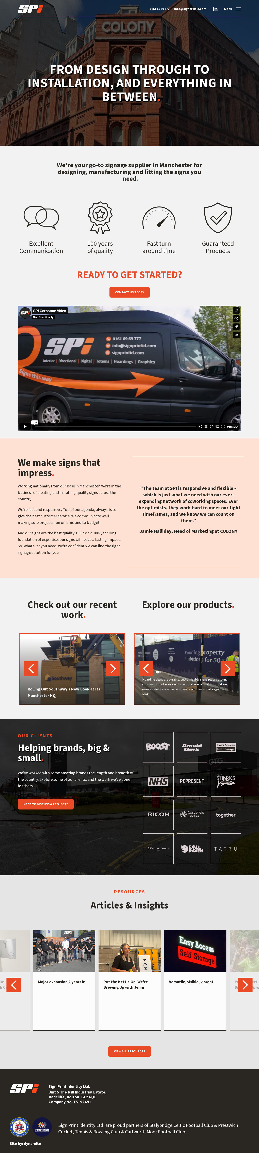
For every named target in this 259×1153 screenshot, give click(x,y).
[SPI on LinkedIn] (215, 8)
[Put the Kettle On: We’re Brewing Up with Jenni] (130, 951)
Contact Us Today (129, 292)
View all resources (129, 1051)
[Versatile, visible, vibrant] (195, 951)
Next (113, 668)
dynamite (32, 1144)
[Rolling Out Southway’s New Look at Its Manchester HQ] (72, 669)
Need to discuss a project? (45, 804)
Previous (31, 668)
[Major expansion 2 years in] (64, 951)
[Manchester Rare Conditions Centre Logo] (40, 9)
